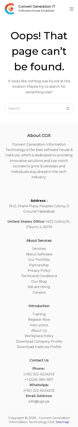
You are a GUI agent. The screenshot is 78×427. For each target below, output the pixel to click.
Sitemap (62, 422)
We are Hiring (39, 287)
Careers (39, 292)
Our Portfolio (39, 260)
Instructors (39, 325)
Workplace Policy (39, 336)
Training (39, 314)
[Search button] (68, 108)
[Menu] (71, 9)
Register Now (39, 320)
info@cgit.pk (39, 401)
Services (39, 249)
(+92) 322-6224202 (39, 374)
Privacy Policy (39, 271)
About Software (39, 254)
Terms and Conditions (39, 276)
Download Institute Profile (39, 347)
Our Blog (39, 281)
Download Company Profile (39, 341)
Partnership (39, 265)
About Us (39, 331)
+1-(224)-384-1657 (39, 380)
